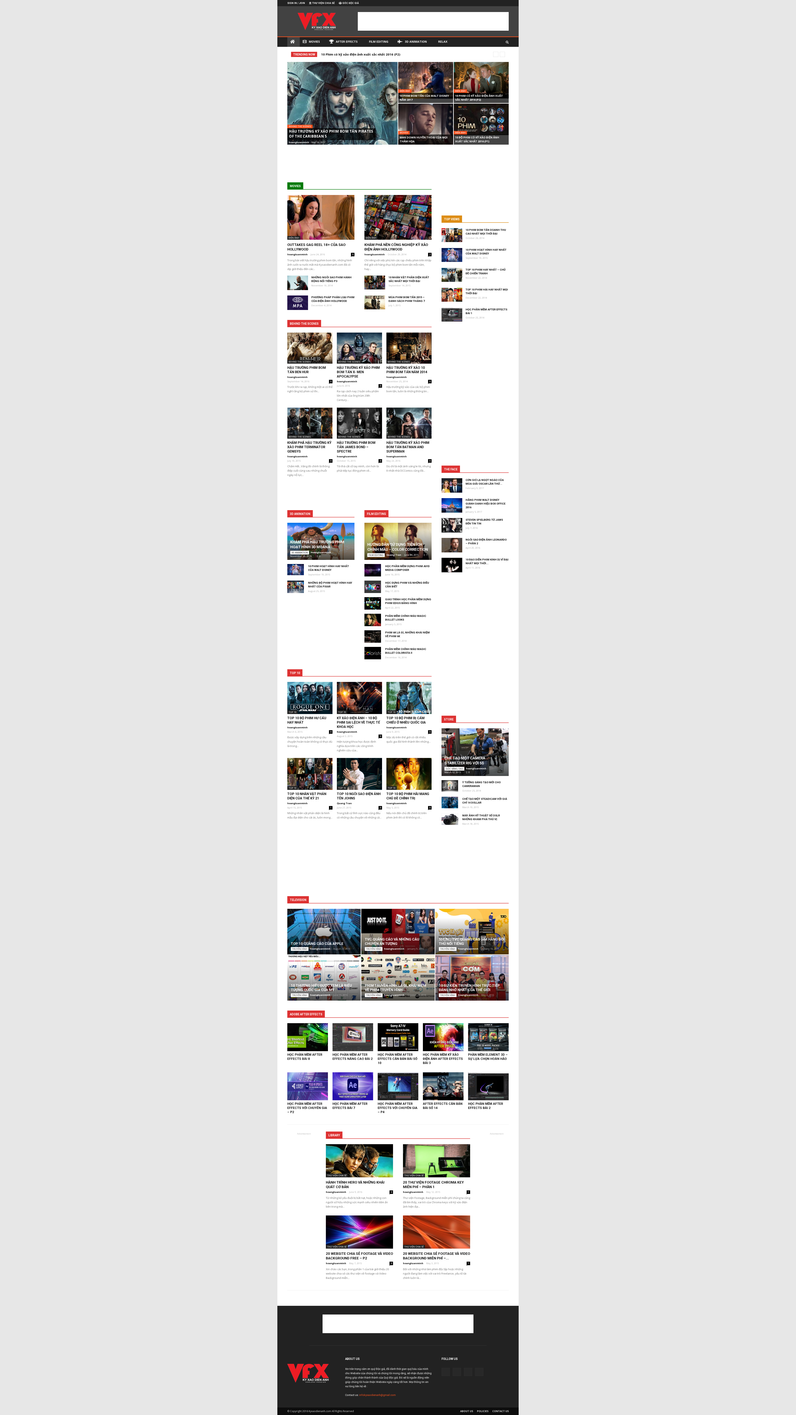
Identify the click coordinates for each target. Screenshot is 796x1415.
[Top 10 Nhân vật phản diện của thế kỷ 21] (309, 774)
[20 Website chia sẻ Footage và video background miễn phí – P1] (436, 1232)
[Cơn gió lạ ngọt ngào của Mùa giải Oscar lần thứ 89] (452, 485)
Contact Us (500, 1411)
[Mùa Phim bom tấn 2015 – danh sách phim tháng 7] (374, 302)
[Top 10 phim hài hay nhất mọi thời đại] (452, 295)
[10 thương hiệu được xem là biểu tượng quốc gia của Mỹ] (324, 979)
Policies (482, 1411)
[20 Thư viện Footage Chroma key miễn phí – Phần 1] (436, 1160)
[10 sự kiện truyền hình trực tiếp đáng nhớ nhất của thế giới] (472, 979)
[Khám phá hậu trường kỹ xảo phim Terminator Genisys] (309, 423)
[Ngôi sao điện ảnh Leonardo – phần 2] (452, 545)
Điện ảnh (405, 91)
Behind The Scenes (300, 126)
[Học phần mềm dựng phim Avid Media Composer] (372, 570)
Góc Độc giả (350, 3)
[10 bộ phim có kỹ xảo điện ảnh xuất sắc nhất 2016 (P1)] (481, 119)
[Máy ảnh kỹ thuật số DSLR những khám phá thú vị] (450, 819)
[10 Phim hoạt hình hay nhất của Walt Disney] (295, 569)
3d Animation (416, 42)
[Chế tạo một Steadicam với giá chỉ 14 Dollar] (450, 802)
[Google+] (492, 3)
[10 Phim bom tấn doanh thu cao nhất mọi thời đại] (452, 235)
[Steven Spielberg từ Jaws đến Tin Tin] (452, 525)
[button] (507, 40)
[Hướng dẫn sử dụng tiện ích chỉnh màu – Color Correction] (398, 541)
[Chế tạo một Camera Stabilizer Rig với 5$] (475, 752)
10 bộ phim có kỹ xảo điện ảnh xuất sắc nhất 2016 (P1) (363, 54)
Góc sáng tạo (454, 768)
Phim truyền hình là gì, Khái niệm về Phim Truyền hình (395, 987)
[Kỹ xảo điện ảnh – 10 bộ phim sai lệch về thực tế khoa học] (359, 698)
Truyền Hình (299, 948)
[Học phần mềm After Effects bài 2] (488, 1086)
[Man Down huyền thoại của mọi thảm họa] (425, 124)
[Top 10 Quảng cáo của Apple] (324, 933)
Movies (314, 42)
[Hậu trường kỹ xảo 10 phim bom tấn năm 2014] (409, 348)
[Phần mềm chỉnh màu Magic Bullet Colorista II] (372, 653)
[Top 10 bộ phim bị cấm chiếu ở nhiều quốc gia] (409, 698)
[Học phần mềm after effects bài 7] (352, 1086)
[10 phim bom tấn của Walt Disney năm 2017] (425, 80)
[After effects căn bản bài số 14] (443, 1086)
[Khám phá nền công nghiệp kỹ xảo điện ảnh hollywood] (398, 217)
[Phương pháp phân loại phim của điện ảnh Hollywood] (297, 302)
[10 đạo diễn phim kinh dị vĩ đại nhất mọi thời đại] (452, 565)
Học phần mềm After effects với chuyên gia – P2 (307, 1108)
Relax (442, 42)
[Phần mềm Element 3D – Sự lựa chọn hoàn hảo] (488, 1037)
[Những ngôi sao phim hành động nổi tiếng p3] (297, 283)
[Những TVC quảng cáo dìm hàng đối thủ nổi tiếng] (472, 933)
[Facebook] (485, 3)
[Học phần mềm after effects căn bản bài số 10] (398, 1037)
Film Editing (378, 42)
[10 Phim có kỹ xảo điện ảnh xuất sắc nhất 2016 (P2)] (481, 80)
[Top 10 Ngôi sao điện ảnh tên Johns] (359, 774)
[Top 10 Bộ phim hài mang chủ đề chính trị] (409, 774)
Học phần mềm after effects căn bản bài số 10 (397, 1059)
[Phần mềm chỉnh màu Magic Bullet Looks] (372, 620)
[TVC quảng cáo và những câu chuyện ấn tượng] (398, 933)
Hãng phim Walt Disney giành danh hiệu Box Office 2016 (485, 503)
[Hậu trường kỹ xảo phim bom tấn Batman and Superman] (409, 423)
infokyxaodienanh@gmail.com (377, 1395)
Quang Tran (393, 554)
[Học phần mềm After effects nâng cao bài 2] (352, 1037)
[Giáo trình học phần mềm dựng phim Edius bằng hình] (372, 603)
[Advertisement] (433, 21)
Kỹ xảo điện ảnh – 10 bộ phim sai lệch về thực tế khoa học (358, 722)
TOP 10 (292, 712)
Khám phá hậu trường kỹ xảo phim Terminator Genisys (309, 447)
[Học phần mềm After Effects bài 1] (452, 315)
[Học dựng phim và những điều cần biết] (372, 587)
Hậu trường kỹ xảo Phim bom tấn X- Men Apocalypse (358, 372)
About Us (466, 1411)
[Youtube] (505, 3)
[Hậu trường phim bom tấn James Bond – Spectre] (359, 423)
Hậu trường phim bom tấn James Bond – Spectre (356, 447)
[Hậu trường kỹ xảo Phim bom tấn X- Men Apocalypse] (359, 348)
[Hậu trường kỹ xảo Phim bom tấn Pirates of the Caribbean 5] (342, 108)
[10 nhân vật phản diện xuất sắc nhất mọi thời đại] (374, 282)
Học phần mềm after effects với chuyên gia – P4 (397, 1108)
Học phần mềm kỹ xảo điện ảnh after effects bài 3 (443, 1059)
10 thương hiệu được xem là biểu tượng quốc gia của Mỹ (321, 987)
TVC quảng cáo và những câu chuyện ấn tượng (392, 941)
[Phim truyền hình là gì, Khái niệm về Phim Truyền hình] (398, 978)
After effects (347, 42)
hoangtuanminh (299, 142)
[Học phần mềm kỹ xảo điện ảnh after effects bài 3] (443, 1037)
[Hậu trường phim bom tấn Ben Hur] (309, 348)
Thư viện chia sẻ (323, 3)
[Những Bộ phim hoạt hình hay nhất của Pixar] (295, 587)
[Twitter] (499, 3)
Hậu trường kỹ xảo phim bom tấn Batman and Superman (407, 447)
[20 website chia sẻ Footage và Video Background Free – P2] (359, 1232)
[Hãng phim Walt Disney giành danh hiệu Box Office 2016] (452, 505)
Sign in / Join (296, 3)
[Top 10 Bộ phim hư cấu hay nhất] (309, 698)
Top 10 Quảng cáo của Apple (317, 944)
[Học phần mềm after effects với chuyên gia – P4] (398, 1086)
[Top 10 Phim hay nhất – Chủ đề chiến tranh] (452, 275)
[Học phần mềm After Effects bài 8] (307, 1037)
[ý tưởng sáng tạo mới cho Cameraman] (450, 786)
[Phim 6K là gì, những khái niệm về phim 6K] (372, 636)
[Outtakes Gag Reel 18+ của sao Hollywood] (320, 217)
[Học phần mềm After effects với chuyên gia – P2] (307, 1086)
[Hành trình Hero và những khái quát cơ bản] (359, 1160)
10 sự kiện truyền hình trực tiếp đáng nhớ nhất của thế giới (469, 987)
